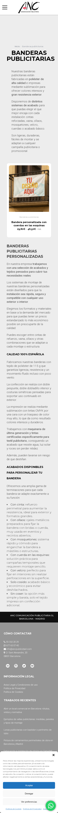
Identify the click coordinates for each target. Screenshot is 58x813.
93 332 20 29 (12, 642)
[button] (53, 755)
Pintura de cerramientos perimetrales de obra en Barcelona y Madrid (28, 742)
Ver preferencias (29, 801)
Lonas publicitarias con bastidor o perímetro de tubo (28, 731)
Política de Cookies (13, 809)
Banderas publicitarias (29, 217)
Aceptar (29, 785)
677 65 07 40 (12, 645)
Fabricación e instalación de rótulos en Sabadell (28, 751)
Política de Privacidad (32, 809)
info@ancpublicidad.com (19, 649)
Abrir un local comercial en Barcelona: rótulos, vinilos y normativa (27, 710)
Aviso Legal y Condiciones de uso (21, 684)
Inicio (17, 46)
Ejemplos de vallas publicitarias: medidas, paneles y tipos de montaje (29, 721)
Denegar (29, 793)
